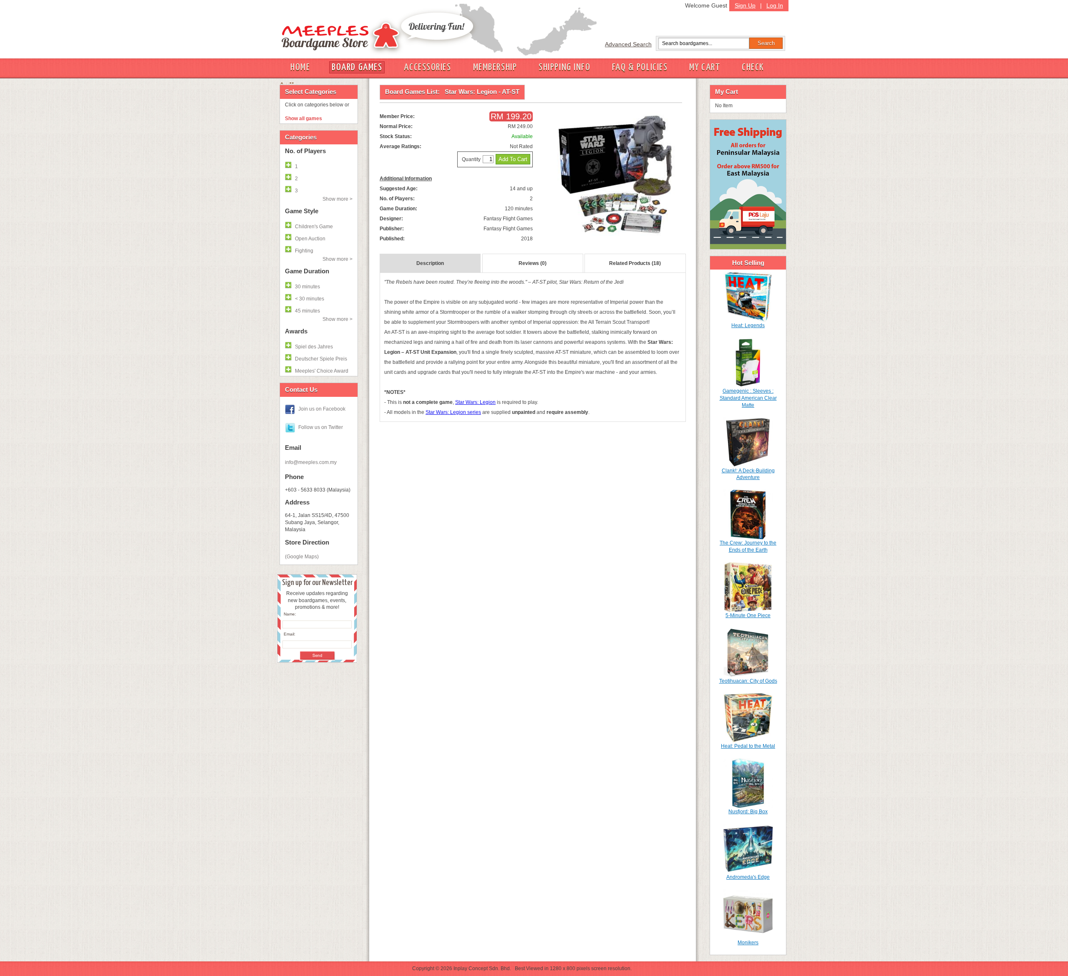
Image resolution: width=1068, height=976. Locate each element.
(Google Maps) (302, 557)
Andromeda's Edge (748, 877)
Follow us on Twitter (320, 427)
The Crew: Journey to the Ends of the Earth (748, 546)
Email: (289, 634)
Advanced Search (628, 44)
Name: (290, 614)
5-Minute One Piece (748, 615)
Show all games (303, 118)
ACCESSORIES (427, 67)
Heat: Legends (748, 325)
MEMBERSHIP (495, 67)
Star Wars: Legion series (453, 412)
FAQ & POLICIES (640, 67)
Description (430, 263)
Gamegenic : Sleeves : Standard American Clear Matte (748, 398)
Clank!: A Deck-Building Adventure (748, 474)
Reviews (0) (533, 263)
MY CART (704, 67)
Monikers (748, 943)
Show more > (337, 199)
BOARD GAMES (357, 67)
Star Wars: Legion (475, 402)
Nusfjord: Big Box (748, 812)
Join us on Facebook (321, 408)
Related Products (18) (635, 263)
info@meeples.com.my (311, 462)
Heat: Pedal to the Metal (748, 746)
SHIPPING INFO (564, 67)
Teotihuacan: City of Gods (748, 681)
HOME (300, 67)
